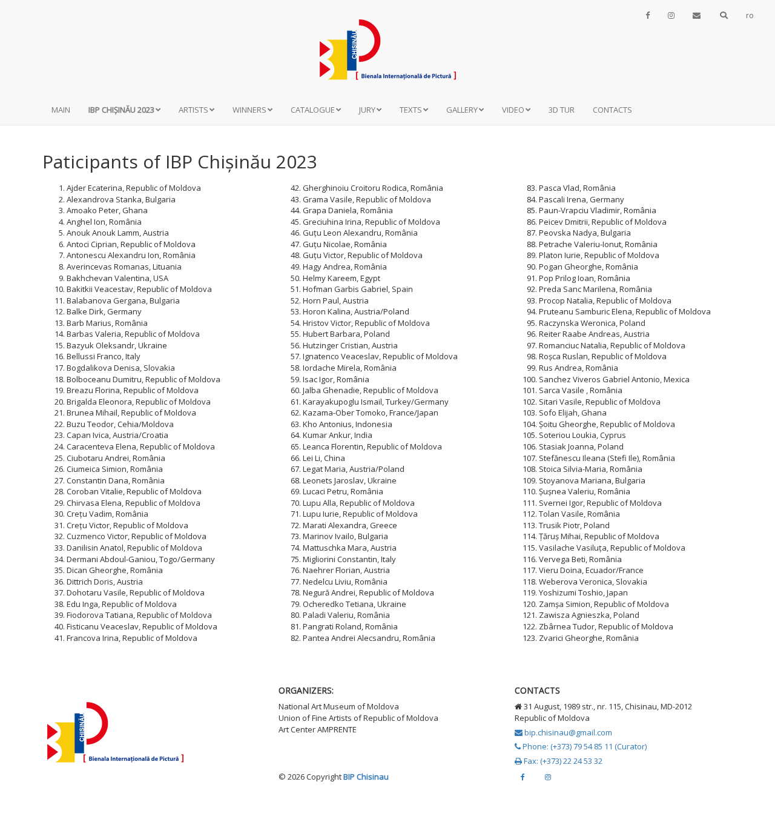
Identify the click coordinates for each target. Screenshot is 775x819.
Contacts (612, 109)
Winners (249, 109)
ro (750, 15)
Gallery (462, 109)
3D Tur (562, 109)
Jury (367, 109)
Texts (411, 109)
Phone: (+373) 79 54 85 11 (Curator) (584, 746)
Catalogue (313, 109)
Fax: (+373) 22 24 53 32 (562, 760)
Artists (193, 109)
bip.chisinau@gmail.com (567, 732)
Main (60, 109)
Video (513, 109)
